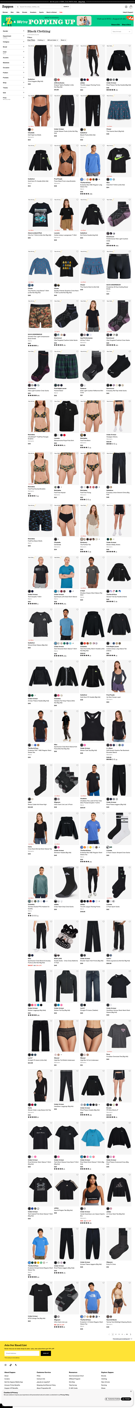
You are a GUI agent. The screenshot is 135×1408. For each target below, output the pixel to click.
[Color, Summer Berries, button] (58, 487)
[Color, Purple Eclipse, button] (113, 233)
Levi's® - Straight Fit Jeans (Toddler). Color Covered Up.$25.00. (92, 992)
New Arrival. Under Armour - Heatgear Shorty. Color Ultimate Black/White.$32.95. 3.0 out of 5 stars (119, 424)
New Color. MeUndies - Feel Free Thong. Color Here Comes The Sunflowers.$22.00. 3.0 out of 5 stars (92, 476)
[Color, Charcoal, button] (64, 334)
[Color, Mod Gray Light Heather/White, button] (116, 799)
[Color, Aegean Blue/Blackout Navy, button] (38, 1005)
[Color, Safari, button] (90, 643)
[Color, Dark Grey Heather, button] (113, 179)
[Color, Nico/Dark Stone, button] (58, 695)
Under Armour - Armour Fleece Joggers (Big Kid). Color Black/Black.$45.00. (92, 1252)
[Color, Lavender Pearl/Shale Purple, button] (96, 643)
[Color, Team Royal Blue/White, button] (93, 901)
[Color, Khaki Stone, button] (87, 179)
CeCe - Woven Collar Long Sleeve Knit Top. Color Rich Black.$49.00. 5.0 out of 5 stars (40, 1093)
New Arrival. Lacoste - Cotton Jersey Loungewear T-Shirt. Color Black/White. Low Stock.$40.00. (66, 222)
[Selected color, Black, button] (29, 129)
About (6, 1376)
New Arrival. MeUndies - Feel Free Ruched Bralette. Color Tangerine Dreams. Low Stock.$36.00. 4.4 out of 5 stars (40, 476)
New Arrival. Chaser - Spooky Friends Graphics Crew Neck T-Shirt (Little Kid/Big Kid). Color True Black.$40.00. (66, 273)
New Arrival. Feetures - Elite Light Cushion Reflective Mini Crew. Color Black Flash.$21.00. (92, 373)
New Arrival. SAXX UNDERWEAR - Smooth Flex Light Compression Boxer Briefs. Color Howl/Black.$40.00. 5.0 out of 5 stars (40, 323)
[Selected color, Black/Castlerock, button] (81, 745)
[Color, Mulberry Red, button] (32, 1104)
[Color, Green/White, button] (110, 847)
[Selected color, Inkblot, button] (81, 539)
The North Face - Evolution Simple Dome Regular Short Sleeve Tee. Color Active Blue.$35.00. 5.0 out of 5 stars (40, 1252)
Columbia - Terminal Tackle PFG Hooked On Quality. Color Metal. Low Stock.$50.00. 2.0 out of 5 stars (40, 891)
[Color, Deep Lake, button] (122, 745)
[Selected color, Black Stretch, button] (29, 1054)
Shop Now (81, 2)
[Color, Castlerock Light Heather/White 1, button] (113, 79)
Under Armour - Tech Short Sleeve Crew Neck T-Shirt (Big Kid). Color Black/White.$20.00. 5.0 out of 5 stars (66, 1145)
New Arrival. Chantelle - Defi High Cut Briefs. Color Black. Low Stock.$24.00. (40, 117)
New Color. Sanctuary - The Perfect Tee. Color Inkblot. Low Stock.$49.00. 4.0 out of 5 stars (92, 528)
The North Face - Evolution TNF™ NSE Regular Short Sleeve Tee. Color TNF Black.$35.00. (40, 735)
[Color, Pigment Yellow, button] (90, 847)
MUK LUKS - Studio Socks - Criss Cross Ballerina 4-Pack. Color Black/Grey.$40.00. (66, 943)
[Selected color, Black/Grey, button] (55, 955)
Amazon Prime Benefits (12, 1385)
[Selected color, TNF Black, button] (107, 591)
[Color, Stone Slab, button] (44, 1262)
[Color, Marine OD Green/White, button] (35, 1208)
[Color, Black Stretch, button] (84, 1005)
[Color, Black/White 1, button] (64, 1262)
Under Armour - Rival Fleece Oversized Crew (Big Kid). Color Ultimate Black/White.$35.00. (119, 1145)
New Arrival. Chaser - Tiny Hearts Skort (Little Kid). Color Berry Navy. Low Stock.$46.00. (92, 273)
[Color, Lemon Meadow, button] (96, 539)
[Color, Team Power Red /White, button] (87, 79)
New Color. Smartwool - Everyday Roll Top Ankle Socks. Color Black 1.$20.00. (119, 373)
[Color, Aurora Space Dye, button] (84, 334)
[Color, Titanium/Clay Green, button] (58, 643)
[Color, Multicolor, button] (58, 385)
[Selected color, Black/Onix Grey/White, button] (55, 901)
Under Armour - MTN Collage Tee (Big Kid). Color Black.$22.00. (40, 1305)
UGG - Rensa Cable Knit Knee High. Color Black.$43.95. (40, 786)
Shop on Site (115, 24)
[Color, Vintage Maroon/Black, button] (61, 591)
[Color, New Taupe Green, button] (96, 847)
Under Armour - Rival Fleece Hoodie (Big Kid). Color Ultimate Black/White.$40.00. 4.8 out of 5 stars (92, 1093)
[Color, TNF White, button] (84, 179)
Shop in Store (126, 24)
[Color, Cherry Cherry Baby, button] (93, 487)
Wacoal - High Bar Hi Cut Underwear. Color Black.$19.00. (92, 1042)
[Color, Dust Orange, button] (84, 847)
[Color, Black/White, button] (116, 79)
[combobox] (38, 7)
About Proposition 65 (44, 1388)
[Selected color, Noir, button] (55, 435)
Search (66, 6)
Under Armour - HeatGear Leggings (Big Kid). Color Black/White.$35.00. (66, 1093)
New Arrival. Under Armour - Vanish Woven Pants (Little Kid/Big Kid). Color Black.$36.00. (66, 117)
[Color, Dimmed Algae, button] (41, 1262)
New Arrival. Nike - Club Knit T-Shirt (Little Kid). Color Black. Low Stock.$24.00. (119, 169)
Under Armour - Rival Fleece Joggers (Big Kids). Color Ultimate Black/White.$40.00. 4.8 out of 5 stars (66, 1252)
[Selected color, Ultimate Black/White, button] (107, 79)
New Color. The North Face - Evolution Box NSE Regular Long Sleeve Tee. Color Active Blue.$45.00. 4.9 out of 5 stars (92, 169)
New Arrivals (105, 1382)
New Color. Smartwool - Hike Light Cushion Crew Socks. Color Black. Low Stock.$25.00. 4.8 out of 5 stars (40, 373)
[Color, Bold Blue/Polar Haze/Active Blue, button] (119, 591)
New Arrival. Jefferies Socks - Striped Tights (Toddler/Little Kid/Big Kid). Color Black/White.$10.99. (66, 67)
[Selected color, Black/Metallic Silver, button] (55, 847)
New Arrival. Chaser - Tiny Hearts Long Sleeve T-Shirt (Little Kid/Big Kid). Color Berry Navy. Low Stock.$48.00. (40, 273)
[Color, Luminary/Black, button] (113, 1104)
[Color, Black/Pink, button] (58, 955)
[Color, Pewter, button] (58, 799)
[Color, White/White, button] (32, 1156)
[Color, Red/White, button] (58, 79)
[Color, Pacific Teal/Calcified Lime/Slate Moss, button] (116, 591)
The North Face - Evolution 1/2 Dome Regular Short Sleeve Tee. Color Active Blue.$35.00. (92, 1305)
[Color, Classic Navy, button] (87, 334)
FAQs (38, 1376)
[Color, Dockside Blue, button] (38, 901)
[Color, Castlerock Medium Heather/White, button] (113, 799)
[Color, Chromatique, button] (84, 539)
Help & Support (128, 12)
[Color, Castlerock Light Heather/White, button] (110, 79)
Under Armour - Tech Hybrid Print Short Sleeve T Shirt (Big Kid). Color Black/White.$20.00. (40, 1198)
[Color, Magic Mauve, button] (110, 1208)
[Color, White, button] (90, 334)
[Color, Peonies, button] (55, 487)
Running (104, 1385)
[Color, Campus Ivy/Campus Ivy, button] (32, 695)
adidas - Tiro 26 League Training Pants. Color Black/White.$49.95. (92, 891)
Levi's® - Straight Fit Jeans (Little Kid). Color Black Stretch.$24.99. (40, 1042)
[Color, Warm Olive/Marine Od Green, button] (110, 539)
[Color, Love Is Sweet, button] (84, 435)
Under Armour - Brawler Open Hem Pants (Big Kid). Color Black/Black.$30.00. (92, 943)
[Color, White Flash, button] (84, 385)
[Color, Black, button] (110, 233)
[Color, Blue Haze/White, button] (90, 1156)
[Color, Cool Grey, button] (32, 901)
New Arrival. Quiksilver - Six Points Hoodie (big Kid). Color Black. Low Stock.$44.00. (92, 222)
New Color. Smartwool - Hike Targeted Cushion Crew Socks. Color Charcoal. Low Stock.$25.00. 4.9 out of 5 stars (119, 323)
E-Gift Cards (73, 1388)
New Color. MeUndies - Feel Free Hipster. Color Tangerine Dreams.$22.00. (66, 476)
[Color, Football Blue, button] (110, 179)
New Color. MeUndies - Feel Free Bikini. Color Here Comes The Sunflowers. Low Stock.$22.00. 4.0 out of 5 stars (92, 424)
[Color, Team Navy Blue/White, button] (84, 79)
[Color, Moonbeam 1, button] (116, 385)
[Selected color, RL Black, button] (107, 643)
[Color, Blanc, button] (58, 435)
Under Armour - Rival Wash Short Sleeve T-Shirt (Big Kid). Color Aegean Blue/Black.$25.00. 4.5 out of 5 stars (92, 1145)
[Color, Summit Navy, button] (96, 179)
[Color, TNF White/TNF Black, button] (84, 1316)
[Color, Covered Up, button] (32, 1054)
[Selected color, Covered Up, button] (81, 1005)
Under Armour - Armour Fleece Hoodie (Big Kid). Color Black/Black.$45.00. (40, 683)
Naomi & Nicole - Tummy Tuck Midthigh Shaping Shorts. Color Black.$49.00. (119, 1305)
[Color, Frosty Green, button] (38, 385)
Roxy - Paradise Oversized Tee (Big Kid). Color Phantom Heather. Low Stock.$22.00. (119, 1042)
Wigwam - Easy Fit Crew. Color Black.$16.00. (119, 1252)
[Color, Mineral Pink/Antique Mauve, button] (93, 643)
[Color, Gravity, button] (87, 487)
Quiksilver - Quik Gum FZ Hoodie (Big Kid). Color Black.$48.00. (92, 683)
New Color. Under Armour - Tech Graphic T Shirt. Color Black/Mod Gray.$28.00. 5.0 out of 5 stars (40, 580)
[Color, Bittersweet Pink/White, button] (93, 1156)
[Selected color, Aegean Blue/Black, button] (55, 591)
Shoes (103, 1388)
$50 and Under (52, 40)
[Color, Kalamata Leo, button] (87, 539)
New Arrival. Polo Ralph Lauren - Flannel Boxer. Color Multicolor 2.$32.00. (66, 373)
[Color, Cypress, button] (35, 901)
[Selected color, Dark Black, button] (107, 745)
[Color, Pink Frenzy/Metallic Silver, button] (58, 847)
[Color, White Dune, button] (87, 847)
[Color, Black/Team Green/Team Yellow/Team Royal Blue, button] (84, 901)
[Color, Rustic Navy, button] (113, 643)
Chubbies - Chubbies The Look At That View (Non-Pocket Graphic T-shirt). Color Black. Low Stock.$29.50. (92, 786)
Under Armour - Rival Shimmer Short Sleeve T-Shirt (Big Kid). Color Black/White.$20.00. (40, 1145)
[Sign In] (126, 7)
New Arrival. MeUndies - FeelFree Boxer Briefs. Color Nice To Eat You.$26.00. (40, 528)
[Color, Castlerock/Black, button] (84, 955)
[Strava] (16, 1365)
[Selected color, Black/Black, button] (29, 695)
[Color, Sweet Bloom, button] (96, 487)
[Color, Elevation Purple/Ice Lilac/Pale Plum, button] (110, 591)
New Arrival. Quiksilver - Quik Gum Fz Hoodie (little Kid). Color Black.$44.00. (40, 169)
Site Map (72, 1382)
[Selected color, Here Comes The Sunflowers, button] (81, 435)
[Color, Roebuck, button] (58, 1054)
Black (62, 40)
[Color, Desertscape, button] (90, 539)
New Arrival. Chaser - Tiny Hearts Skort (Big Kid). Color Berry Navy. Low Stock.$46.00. (119, 117)
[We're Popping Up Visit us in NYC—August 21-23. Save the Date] (67, 20)
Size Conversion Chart (76, 1376)
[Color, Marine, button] (61, 435)
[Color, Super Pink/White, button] (32, 1005)
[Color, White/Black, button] (67, 591)
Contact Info (41, 1379)
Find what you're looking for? (121, 1339)
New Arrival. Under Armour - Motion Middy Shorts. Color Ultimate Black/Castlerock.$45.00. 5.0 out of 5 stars (119, 528)
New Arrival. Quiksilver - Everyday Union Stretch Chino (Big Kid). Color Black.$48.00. (119, 476)
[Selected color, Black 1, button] (107, 385)
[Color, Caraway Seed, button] (93, 179)
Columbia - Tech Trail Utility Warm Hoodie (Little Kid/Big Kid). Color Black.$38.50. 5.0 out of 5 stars (92, 632)
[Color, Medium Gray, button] (58, 334)
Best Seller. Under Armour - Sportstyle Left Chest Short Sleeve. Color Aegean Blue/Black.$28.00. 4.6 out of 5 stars (66, 580)
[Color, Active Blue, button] (35, 745)
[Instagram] (5, 1365)
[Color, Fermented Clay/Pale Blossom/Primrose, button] (113, 591)
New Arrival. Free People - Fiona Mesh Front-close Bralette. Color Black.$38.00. (66, 169)
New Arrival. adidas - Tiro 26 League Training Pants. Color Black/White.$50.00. (92, 67)
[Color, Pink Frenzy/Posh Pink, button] (84, 745)
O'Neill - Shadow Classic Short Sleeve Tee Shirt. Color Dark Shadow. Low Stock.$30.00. (92, 580)
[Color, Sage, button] (84, 487)
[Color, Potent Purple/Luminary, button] (116, 1104)
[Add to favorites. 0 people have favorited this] (51, 45)
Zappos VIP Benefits (11, 1388)
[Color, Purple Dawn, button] (113, 385)
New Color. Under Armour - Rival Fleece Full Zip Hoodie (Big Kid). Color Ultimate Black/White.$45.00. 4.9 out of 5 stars (119, 67)
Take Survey (73, 1385)
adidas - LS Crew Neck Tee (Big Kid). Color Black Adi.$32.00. (119, 1198)
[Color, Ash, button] (113, 334)
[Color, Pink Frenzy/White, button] (35, 1156)
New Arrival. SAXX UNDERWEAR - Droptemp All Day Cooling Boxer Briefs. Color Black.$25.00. (119, 273)
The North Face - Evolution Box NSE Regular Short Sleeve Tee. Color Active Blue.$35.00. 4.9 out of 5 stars (92, 837)
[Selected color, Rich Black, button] (29, 1104)
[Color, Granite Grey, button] (96, 1316)
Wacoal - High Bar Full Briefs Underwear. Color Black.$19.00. (66, 1042)
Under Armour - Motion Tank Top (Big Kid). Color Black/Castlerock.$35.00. (92, 735)
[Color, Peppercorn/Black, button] (64, 591)
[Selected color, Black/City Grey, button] (55, 695)
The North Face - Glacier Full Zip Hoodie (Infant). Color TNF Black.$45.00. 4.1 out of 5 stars (119, 580)
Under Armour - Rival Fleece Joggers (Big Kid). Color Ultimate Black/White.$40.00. (119, 786)
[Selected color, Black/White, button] (55, 79)
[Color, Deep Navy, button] (110, 334)
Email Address (11, 1353)
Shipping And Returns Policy (46, 1385)
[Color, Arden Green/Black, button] (107, 539)
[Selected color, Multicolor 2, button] (55, 385)
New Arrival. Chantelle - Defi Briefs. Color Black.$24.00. (66, 528)
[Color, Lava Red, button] (90, 179)
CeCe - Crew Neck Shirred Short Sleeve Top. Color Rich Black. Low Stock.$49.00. (40, 837)
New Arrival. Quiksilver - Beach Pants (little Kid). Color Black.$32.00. (92, 117)
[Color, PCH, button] (35, 1054)
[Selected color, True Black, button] (55, 285)
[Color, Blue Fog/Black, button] (58, 591)
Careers (7, 1379)
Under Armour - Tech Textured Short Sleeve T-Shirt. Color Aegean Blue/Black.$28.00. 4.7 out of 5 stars (66, 632)
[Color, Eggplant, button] (110, 745)
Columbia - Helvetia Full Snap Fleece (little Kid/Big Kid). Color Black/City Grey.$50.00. (66, 683)
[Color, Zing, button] (84, 643)
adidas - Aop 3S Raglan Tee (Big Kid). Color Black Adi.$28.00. (66, 1198)
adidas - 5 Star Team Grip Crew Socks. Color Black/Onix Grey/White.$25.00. (66, 891)
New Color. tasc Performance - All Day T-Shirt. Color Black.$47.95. (92, 323)
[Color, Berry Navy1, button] (32, 285)
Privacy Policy (64, 1395)
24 (127, 1334)
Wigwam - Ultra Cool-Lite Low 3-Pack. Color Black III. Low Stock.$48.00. (66, 786)
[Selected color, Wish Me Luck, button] (107, 955)
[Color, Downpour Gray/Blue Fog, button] (67, 643)
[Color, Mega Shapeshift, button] (93, 539)
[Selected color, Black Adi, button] (107, 1208)
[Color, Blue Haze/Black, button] (70, 643)
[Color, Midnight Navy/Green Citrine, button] (32, 591)
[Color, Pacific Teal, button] (32, 1262)
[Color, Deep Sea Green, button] (119, 745)
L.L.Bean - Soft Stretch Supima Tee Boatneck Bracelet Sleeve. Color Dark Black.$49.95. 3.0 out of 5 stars (119, 735)
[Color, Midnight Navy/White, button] (110, 799)
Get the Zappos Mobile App (13, 1382)
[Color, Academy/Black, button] (70, 591)
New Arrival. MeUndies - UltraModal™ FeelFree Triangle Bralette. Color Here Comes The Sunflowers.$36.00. (40, 424)
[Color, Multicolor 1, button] (61, 385)
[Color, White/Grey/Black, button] (113, 901)
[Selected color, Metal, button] (29, 901)
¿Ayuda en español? (43, 1382)
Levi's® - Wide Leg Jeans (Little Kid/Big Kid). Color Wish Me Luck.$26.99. (119, 943)
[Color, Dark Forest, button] (35, 1104)
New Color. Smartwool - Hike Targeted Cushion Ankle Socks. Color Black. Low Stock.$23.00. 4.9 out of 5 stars (66, 323)
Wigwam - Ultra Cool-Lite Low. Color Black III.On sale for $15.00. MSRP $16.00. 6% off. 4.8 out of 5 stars (66, 1305)
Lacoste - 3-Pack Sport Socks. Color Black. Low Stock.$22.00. (119, 891)
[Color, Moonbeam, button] (61, 334)
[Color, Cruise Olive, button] (119, 643)
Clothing (40, 40)
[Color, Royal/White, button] (32, 1208)
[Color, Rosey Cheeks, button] (90, 487)
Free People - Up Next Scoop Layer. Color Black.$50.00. (119, 683)
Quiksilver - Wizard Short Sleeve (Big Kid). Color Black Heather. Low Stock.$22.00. (40, 632)
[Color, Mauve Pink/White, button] (110, 1156)
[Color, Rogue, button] (64, 435)
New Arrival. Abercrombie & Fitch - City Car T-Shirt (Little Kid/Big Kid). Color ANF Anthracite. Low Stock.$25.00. (40, 222)
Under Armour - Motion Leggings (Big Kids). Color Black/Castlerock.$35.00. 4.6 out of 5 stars (40, 992)
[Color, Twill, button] (84, 129)
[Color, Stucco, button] (110, 1316)
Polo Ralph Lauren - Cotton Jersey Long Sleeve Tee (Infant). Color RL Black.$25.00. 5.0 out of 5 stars (119, 632)
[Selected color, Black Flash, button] (81, 385)
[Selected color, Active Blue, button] (81, 179)
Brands (103, 1376)
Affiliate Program (74, 1379)
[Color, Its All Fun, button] (110, 955)
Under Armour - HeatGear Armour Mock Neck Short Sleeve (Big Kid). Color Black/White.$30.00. (119, 992)
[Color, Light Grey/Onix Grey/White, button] (58, 901)
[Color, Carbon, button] (44, 901)
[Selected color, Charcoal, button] (107, 233)
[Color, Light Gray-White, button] (32, 385)
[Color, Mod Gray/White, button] (81, 1104)
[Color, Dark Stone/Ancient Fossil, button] (61, 695)
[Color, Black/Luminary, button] (110, 1104)
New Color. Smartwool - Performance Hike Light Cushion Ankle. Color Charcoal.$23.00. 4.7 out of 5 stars (119, 222)
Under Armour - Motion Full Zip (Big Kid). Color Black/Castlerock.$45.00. (66, 992)
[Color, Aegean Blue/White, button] (87, 1104)
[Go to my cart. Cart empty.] (131, 7)
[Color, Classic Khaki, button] (116, 643)
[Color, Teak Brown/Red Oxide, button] (87, 643)
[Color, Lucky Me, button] (81, 487)
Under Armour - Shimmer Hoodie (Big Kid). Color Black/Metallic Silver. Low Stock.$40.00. (66, 837)
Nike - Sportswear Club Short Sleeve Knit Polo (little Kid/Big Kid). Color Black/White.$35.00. (66, 735)
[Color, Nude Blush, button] (32, 129)
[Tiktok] (11, 1365)
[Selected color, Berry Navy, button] (29, 285)
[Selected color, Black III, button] (55, 799)
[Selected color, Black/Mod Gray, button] (29, 591)
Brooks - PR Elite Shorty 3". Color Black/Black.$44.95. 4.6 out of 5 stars (119, 1093)
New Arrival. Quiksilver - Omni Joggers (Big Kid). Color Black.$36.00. (40, 67)
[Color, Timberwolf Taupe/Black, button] (61, 643)
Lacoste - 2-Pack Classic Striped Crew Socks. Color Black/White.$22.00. (119, 837)
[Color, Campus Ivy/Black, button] (64, 643)
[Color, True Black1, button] (58, 285)
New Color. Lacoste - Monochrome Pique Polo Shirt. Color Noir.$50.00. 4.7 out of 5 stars (66, 424)
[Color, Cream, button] (32, 799)
